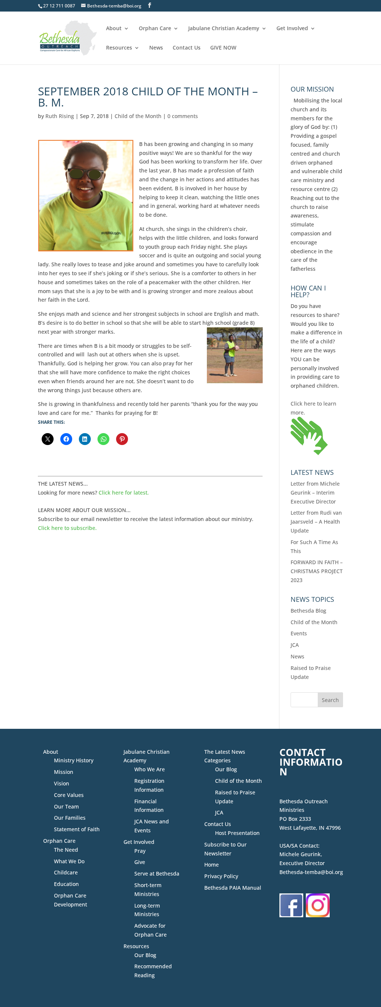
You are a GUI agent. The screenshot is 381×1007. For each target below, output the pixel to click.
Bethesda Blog (308, 610)
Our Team (66, 806)
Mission (63, 771)
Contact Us (187, 48)
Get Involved (292, 29)
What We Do (69, 861)
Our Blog (145, 955)
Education (66, 883)
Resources (119, 48)
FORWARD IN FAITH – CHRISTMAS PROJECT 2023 (317, 571)
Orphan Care (155, 29)
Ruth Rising (59, 116)
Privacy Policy (221, 876)
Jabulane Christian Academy (223, 29)
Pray (139, 850)
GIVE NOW (223, 48)
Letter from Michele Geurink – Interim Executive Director (315, 492)
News (156, 48)
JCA (295, 644)
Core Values (69, 794)
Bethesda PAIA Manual (232, 887)
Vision (61, 783)
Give (139, 861)
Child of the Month (138, 116)
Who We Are (149, 769)
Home (211, 864)
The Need (66, 849)
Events (299, 633)
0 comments (182, 116)
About (114, 29)
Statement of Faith (77, 829)
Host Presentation (237, 832)
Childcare (66, 872)
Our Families (70, 817)
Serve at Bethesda (156, 873)
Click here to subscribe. (67, 527)
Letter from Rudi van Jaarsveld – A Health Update (316, 521)
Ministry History (73, 760)
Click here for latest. (124, 492)
